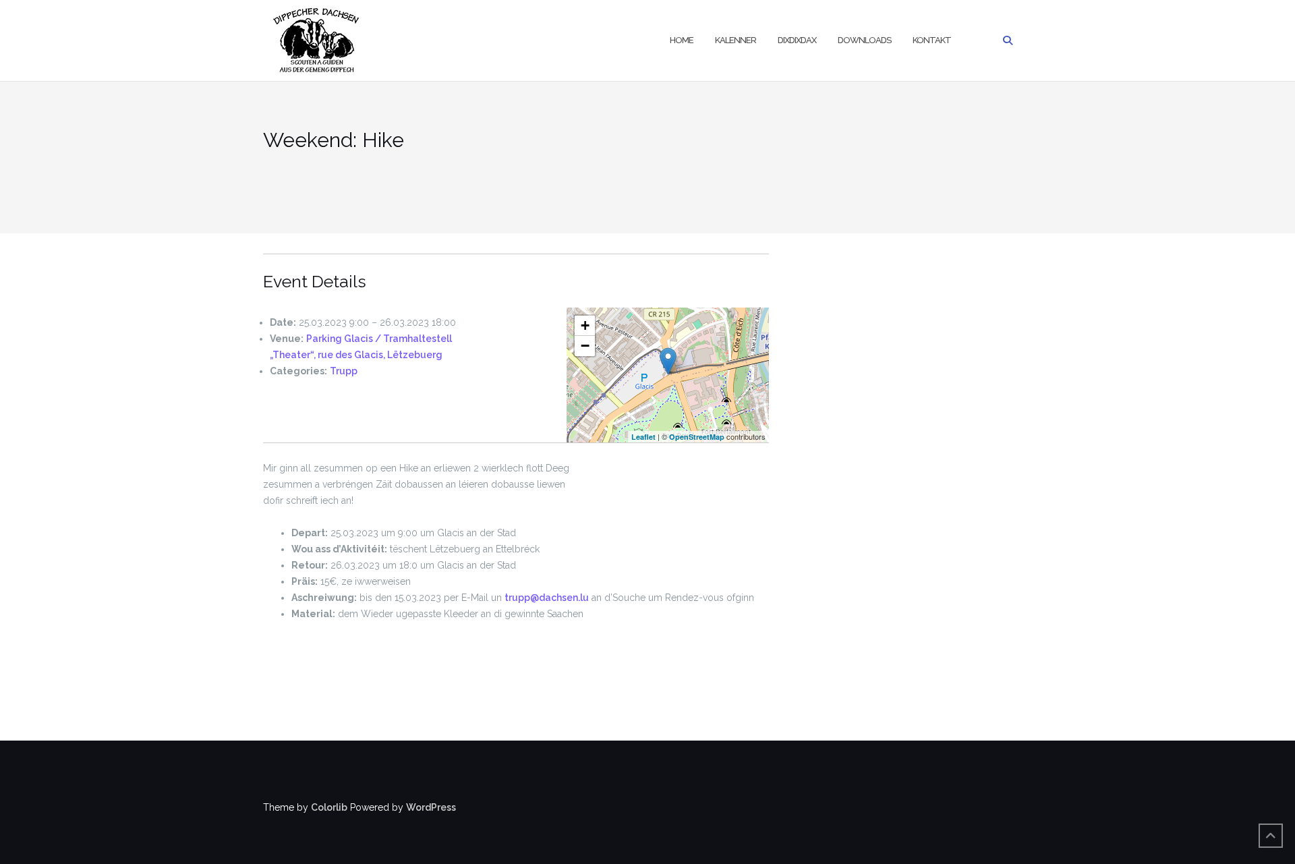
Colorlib (329, 807)
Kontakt (932, 40)
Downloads (864, 40)
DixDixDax (797, 40)
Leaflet (643, 437)
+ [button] (585, 325)
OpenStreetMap (696, 437)
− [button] (585, 345)
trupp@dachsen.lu (547, 597)
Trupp (343, 371)
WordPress (431, 807)
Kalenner (735, 40)
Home (681, 40)
